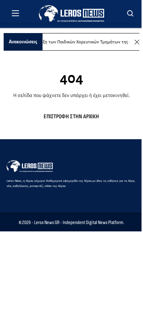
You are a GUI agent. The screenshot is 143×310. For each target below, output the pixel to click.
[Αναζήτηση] (130, 13)
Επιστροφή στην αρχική (71, 116)
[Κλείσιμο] (137, 42)
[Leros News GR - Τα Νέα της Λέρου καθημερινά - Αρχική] (71, 13)
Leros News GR (46, 222)
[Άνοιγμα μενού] (15, 13)
